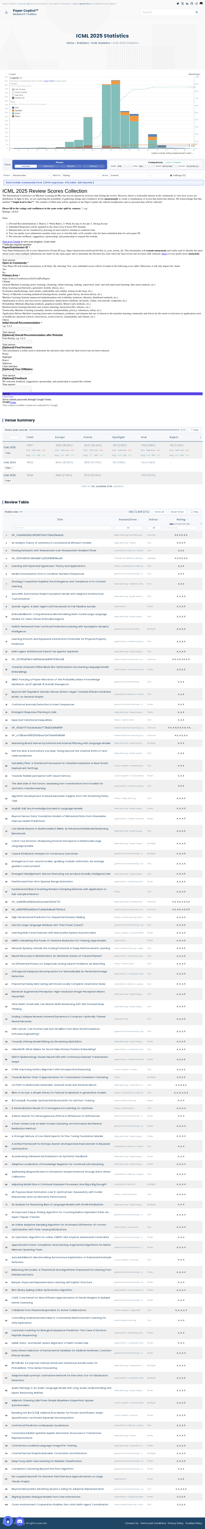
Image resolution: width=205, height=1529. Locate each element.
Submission (48, 166)
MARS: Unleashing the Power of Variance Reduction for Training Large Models (59, 940)
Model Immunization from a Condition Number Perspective (48, 573)
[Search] (197, 12)
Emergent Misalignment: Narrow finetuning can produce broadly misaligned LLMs (61, 873)
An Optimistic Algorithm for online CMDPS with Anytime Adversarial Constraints (60, 1237)
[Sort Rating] (191, 524)
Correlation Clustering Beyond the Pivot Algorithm (43, 1468)
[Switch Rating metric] (187, 519)
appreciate (84, 3)
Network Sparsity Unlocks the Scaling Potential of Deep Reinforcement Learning (61, 948)
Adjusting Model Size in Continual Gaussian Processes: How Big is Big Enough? (59, 1184)
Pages (8, 453)
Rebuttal (71, 166)
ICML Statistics (100, 43)
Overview (25, 166)
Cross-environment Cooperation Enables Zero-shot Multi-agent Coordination (60, 1504)
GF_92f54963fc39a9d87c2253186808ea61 (37, 558)
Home (70, 43)
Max (188, 524)
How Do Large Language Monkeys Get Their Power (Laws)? (48, 925)
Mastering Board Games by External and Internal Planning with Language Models (61, 743)
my (28, 3)
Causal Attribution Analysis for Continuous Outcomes (45, 853)
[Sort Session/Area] (138, 519)
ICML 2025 (10, 447)
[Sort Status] (159, 519)
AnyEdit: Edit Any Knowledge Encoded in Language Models (47, 808)
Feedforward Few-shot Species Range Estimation (42, 881)
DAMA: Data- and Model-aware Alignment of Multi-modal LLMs (50, 1343)
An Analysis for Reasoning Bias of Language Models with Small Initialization (57, 1204)
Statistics (83, 43)
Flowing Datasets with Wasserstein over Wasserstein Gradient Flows (54, 550)
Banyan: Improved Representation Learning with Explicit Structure (52, 1282)
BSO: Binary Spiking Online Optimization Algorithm (42, 1290)
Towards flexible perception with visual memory (41, 775)
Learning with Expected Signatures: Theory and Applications (49, 566)
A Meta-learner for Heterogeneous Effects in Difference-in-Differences (56, 1116)
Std (175, 524)
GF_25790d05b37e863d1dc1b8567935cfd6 (38, 659)
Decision (93, 166)
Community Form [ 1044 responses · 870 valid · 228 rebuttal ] (50, 182)
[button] (59, 164)
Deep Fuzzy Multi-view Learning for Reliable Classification (47, 1461)
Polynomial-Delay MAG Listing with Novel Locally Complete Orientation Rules (59, 984)
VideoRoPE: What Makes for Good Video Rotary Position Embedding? (54, 1049)
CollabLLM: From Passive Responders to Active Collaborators (49, 1310)
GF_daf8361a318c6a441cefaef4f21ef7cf (36, 901)
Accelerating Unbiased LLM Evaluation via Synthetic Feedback (49, 1156)
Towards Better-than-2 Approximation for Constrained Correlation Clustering (60, 1077)
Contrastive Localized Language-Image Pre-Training (44, 1445)
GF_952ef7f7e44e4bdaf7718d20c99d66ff (37, 727)
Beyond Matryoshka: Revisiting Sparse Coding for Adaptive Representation (58, 1489)
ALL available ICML (102, 486)
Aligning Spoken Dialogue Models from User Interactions (46, 1496)
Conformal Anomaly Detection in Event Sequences (43, 704)
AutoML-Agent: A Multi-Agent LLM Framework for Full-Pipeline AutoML (54, 606)
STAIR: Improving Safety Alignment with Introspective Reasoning (51, 1069)
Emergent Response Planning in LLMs (34, 712)
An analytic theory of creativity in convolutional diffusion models (51, 542)
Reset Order (177, 511)
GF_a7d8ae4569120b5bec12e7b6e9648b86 (38, 735)
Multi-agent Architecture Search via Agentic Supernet (45, 651)
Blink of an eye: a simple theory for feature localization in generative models (59, 1092)
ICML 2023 (10, 475)
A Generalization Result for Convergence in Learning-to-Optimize (52, 1108)
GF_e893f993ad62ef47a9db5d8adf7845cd (38, 909)
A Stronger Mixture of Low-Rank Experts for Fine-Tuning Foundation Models (57, 1136)
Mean (179, 524)
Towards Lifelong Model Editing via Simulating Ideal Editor (47, 1041)
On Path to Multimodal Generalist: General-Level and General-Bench (54, 1085)
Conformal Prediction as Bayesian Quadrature (40, 1425)
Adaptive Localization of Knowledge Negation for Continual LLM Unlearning (58, 1164)
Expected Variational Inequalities (32, 720)
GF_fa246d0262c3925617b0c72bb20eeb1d (37, 535)
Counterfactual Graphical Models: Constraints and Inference (49, 1453)
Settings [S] (179, 175)
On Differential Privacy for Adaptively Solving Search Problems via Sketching (58, 963)
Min (184, 524)
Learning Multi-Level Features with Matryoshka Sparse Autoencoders (54, 932)
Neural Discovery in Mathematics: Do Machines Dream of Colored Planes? (57, 956)
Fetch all (159, 511)
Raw (171, 524)
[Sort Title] (65, 519)
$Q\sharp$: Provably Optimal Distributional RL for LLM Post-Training (53, 1100)
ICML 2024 (10, 462)
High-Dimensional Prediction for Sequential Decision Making (48, 917)
